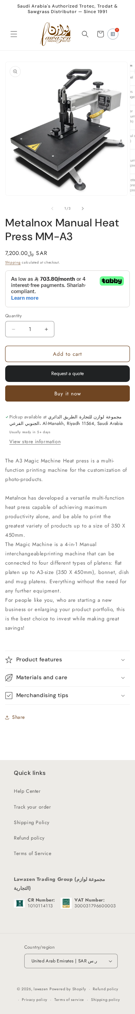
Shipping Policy (32, 822)
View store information (35, 441)
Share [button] (18, 717)
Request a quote (67, 373)
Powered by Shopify (68, 989)
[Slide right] (82, 208)
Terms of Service (33, 853)
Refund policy (29, 837)
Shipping (13, 262)
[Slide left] (52, 208)
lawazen (42, 989)
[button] (13, 34)
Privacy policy (34, 999)
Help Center (27, 791)
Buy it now (67, 393)
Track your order (32, 806)
